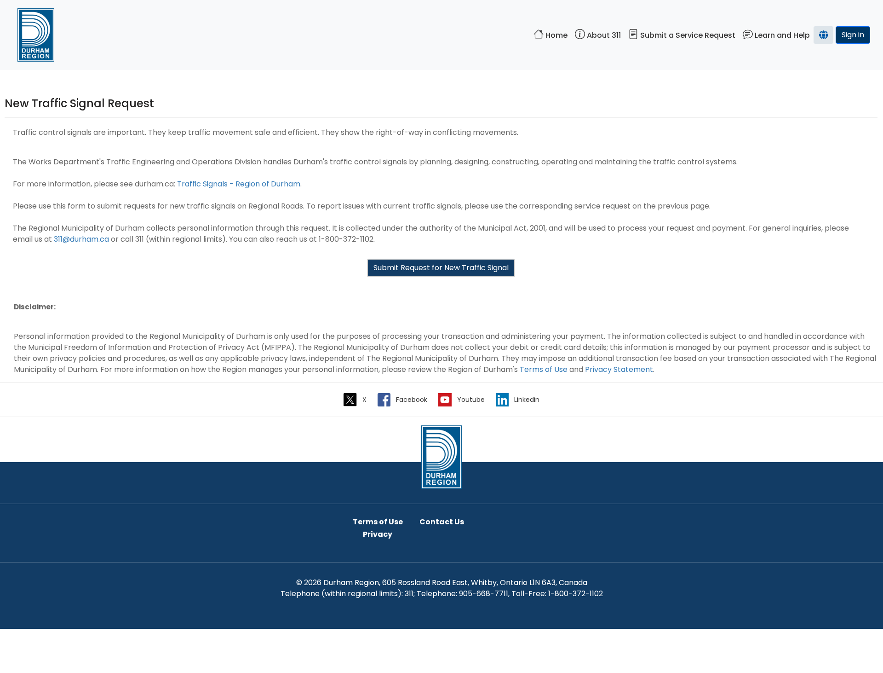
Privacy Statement (619, 369)
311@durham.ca (81, 239)
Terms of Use (544, 369)
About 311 (603, 35)
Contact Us (441, 521)
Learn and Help (781, 35)
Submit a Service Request (686, 35)
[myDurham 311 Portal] (441, 456)
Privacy (377, 534)
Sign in (853, 34)
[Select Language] (823, 35)
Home (556, 35)
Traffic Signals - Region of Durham (238, 184)
